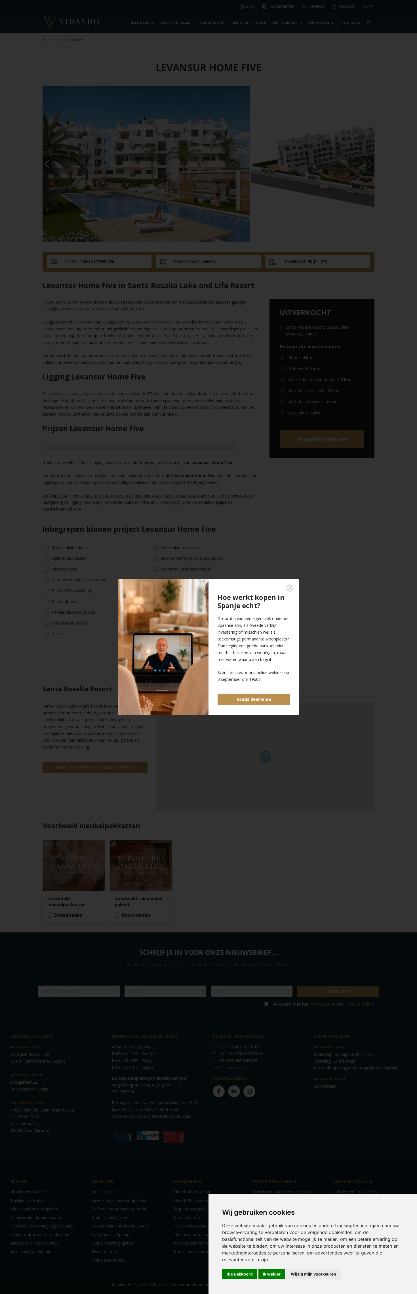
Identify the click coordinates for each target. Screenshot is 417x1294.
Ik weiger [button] (272, 1274)
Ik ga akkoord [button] (240, 1274)
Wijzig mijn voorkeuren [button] (313, 1274)
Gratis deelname (254, 699)
